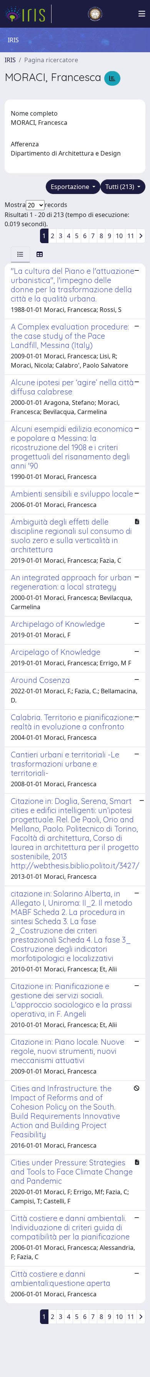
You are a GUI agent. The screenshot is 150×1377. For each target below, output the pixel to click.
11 (130, 236)
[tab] (20, 254)
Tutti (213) (120, 186)
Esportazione (71, 186)
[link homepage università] (95, 14)
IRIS (10, 60)
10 (119, 236)
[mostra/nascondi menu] (141, 14)
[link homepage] (28, 14)
